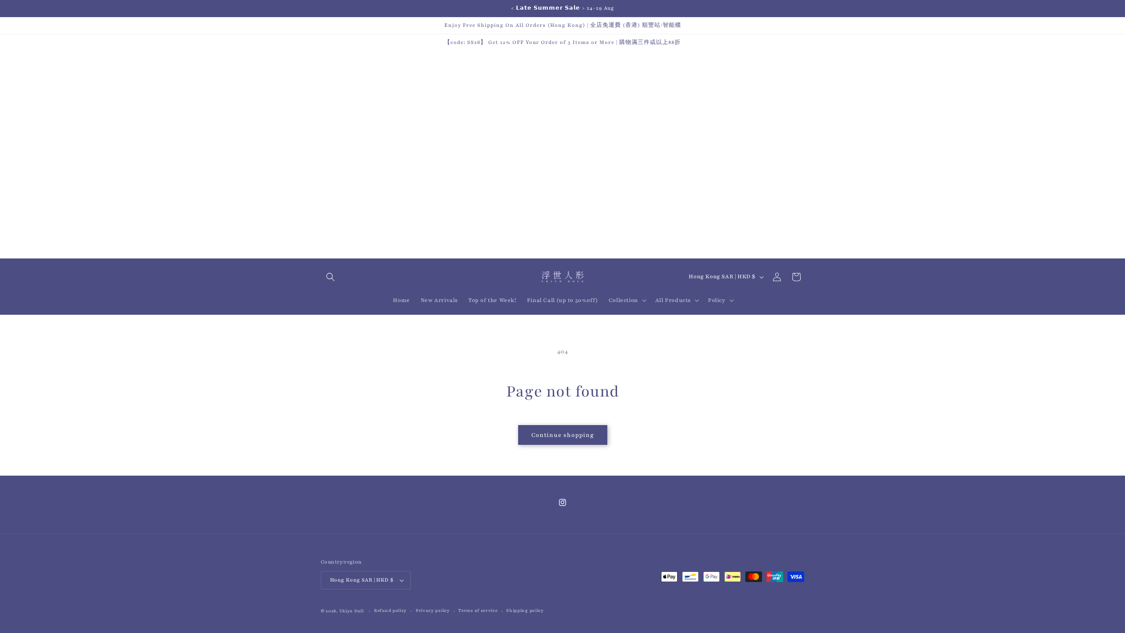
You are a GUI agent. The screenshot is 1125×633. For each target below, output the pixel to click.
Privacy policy (433, 610)
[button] (330, 277)
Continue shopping (562, 435)
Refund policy (390, 610)
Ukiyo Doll (351, 611)
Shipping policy (525, 610)
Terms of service (477, 610)
